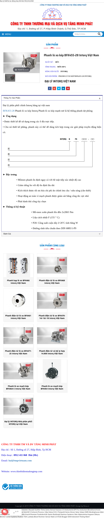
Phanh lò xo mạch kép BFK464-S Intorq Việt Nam (18, 387)
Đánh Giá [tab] (7, 234)
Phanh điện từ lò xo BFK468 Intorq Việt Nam (52, 281)
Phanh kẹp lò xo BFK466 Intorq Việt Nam (18, 281)
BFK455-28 (8, 110)
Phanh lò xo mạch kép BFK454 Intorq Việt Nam (52, 387)
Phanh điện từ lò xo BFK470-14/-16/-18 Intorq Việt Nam (52, 316)
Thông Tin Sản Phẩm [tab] (12, 98)
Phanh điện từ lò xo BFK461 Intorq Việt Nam (18, 316)
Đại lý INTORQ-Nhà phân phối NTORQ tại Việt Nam (18, 422)
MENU (7, 34)
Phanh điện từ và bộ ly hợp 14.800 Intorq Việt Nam (52, 352)
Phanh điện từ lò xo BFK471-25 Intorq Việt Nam (18, 352)
